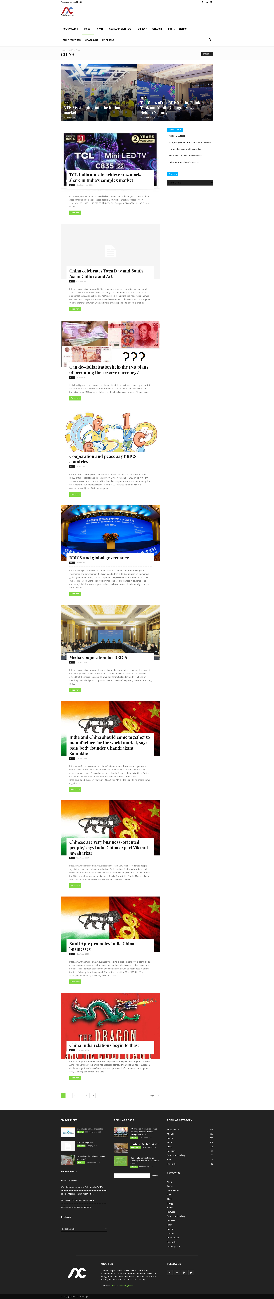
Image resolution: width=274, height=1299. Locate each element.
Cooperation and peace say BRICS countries (103, 458)
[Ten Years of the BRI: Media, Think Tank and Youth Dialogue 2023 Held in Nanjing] (175, 97)
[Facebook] (198, 2)
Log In (171, 28)
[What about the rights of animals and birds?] (68, 1160)
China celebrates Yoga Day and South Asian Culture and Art (106, 273)
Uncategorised (173, 1246)
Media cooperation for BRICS (98, 657)
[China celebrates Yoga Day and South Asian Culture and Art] (110, 251)
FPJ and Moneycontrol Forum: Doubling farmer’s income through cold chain (143, 1132)
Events (80, 1132)
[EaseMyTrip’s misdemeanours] (68, 1132)
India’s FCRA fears (177, 136)
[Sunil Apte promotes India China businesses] (110, 924)
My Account (91, 40)
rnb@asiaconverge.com (122, 1285)
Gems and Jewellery (120, 28)
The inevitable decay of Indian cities (185, 149)
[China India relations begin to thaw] (110, 1026)
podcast (170, 1233)
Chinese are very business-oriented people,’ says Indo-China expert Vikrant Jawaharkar (108, 847)
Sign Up (183, 28)
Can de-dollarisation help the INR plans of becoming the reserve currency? (108, 369)
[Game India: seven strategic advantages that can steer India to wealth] (121, 1161)
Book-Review (173, 1190)
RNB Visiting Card (85, 1142)
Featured (81, 1146)
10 (87, 1095)
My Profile (108, 40)
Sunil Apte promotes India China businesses (101, 946)
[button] (209, 39)
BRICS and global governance (99, 558)
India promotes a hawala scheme (184, 162)
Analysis (81, 1162)
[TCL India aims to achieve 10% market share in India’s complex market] (110, 161)
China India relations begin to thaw (104, 1045)
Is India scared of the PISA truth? (144, 1144)
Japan (99, 28)
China (67, 103)
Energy (141, 28)
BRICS (87, 28)
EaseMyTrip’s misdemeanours (90, 1129)
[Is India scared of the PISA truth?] (121, 1148)
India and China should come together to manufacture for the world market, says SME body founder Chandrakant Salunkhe (109, 745)
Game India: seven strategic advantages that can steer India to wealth (144, 1161)
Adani (169, 1142)
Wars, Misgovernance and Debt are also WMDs (190, 142)
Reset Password (72, 40)
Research (157, 28)
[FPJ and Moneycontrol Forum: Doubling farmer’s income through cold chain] (121, 1132)
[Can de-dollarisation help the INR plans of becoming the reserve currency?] (110, 343)
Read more (75, 213)
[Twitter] (211, 2)
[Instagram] (202, 2)
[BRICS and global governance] (110, 533)
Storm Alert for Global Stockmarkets (185, 155)
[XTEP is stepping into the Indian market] (99, 97)
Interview (171, 1151)
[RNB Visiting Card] (68, 1146)
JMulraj (170, 1138)
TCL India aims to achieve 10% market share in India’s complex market (106, 177)
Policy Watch (70, 28)
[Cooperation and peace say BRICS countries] (110, 438)
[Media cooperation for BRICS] (110, 632)
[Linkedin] (207, 2)
